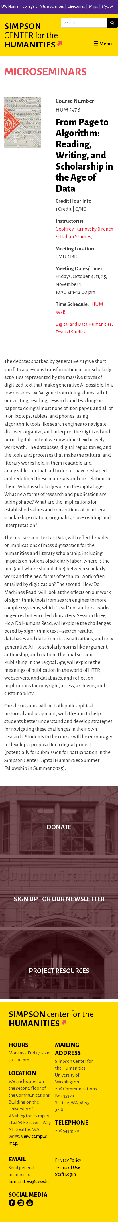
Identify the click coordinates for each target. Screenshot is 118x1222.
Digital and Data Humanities (84, 324)
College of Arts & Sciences (43, 7)
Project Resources (59, 971)
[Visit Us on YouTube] (30, 1203)
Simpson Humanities (31, 35)
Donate (59, 827)
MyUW (107, 7)
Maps (93, 7)
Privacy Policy (68, 1160)
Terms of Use (67, 1167)
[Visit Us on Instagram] (21, 1203)
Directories (76, 7)
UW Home (9, 7)
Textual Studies (71, 331)
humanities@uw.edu (29, 1181)
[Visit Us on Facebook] (12, 1203)
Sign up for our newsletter (59, 899)
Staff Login (65, 1174)
